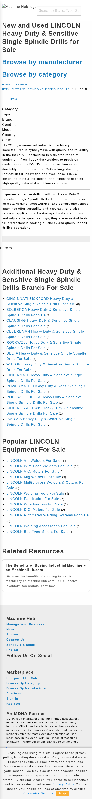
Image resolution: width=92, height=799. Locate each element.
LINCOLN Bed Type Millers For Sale (37, 531)
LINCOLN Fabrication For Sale (32, 499)
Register (13, 703)
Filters (12, 99)
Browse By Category (23, 683)
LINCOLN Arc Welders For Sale (33, 460)
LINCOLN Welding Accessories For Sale (41, 526)
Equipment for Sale (22, 678)
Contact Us (15, 639)
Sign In (12, 698)
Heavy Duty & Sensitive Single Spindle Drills (35, 89)
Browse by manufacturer (42, 62)
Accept (63, 793)
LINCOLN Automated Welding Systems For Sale (47, 515)
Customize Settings (38, 793)
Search (21, 84)
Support (13, 634)
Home (6, 84)
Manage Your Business (25, 624)
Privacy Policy (63, 784)
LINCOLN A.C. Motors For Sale (33, 471)
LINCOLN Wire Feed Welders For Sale (39, 466)
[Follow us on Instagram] (18, 662)
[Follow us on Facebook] (10, 662)
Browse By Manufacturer (26, 688)
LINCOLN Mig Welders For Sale (33, 477)
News (10, 629)
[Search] (75, 11)
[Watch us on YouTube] (26, 662)
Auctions (13, 693)
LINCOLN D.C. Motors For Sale (33, 509)
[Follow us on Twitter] (34, 662)
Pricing (12, 649)
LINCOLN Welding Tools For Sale (35, 493)
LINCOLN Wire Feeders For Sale (34, 504)
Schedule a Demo (20, 644)
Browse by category (34, 74)
